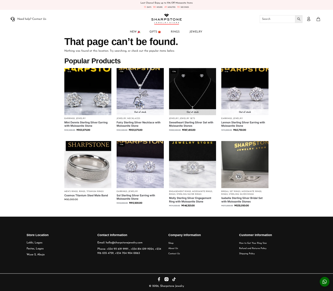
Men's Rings (71, 191)
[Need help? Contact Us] (12, 19)
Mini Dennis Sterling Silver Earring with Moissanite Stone (86, 124)
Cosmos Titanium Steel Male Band (86, 195)
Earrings (69, 119)
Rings (82, 191)
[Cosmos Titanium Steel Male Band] (88, 164)
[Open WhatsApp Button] (325, 282)
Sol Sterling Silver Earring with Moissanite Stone (136, 197)
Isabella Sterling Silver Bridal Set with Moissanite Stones (242, 199)
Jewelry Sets (187, 119)
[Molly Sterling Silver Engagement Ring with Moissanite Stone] (192, 164)
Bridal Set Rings (230, 191)
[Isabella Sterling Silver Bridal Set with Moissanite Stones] (244, 164)
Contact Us (174, 254)
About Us (173, 248)
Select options (87, 207)
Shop (171, 243)
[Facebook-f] (159, 279)
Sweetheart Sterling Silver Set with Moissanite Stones (191, 124)
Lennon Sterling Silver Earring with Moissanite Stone (243, 124)
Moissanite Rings (202, 191)
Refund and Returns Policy (252, 248)
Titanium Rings (95, 191)
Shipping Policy (247, 254)
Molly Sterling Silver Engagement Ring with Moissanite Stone (190, 199)
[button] (318, 19)
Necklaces (133, 119)
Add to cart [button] (88, 137)
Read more (140, 137)
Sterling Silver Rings (189, 194)
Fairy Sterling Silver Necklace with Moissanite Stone (138, 124)
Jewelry (81, 119)
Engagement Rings (180, 191)
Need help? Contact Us (31, 19)
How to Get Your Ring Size (253, 243)
